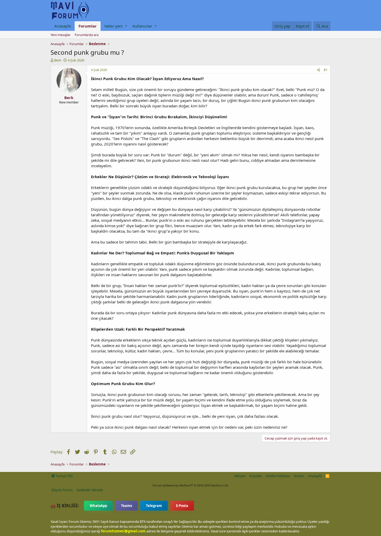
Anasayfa (62, 26)
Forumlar (88, 26)
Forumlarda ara (86, 34)
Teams (126, 505)
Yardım (298, 476)
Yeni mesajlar (60, 34)
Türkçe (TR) (64, 476)
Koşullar (255, 476)
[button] (126, 26)
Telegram (154, 505)
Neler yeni (113, 26)
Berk (57, 60)
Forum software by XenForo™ (191, 485)
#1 (326, 70)
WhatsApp (98, 505)
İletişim (240, 476)
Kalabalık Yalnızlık (89, 490)
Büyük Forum (62, 490)
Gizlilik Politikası (278, 476)
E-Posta (182, 505)
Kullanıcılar (142, 26)
